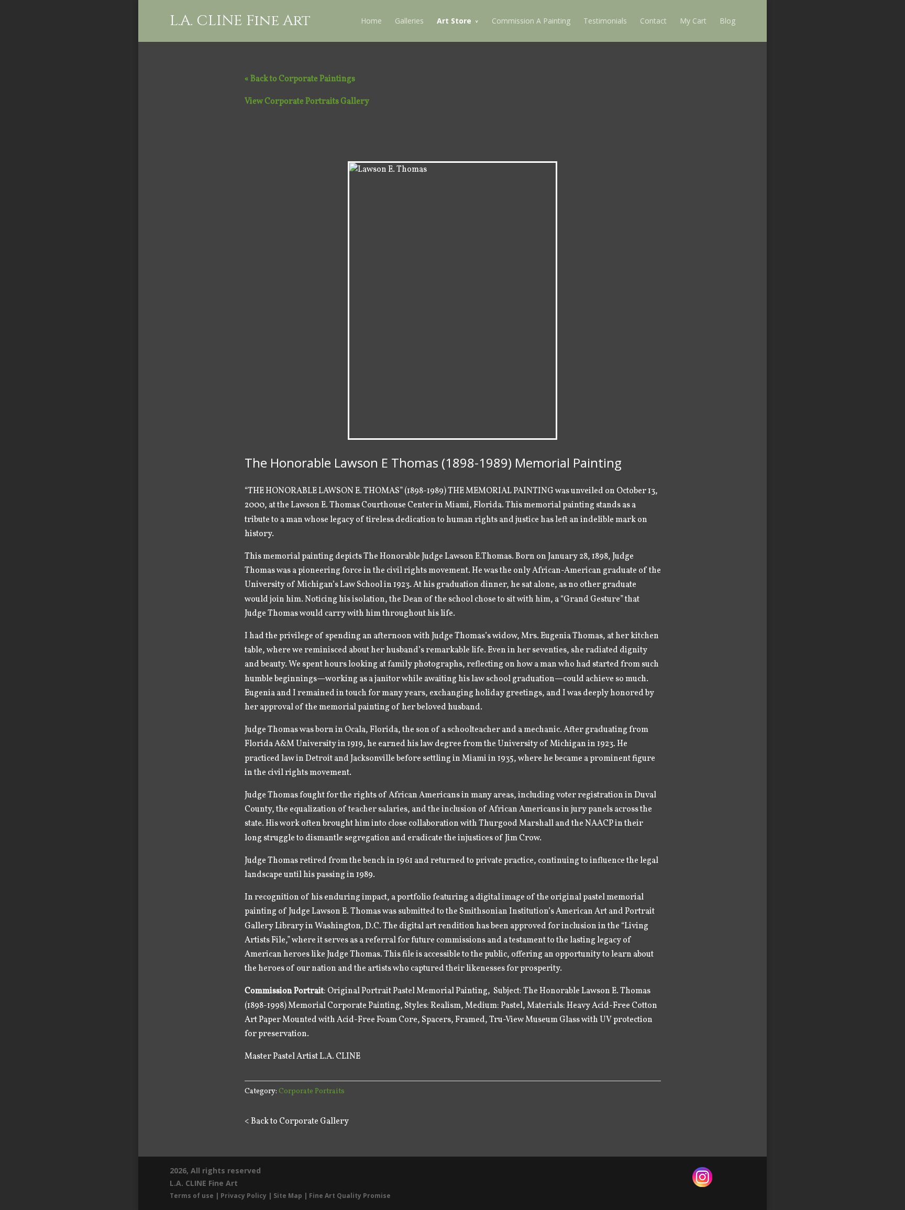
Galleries (409, 21)
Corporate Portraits (312, 1091)
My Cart (693, 21)
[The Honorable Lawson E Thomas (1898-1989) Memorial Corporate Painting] (452, 300)
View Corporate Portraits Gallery (307, 101)
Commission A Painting (531, 21)
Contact (653, 21)
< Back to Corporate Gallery (297, 1121)
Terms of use (192, 1195)
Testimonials (605, 21)
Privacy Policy (243, 1195)
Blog (727, 21)
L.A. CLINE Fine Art (240, 20)
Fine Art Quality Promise (350, 1195)
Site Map (287, 1195)
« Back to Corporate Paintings (300, 79)
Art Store (454, 21)
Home (371, 21)
